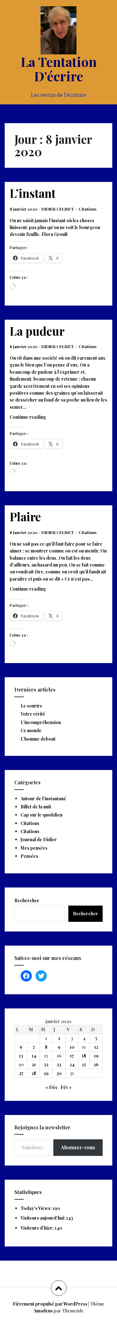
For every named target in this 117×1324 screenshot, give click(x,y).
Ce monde (31, 730)
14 (34, 1056)
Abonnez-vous (78, 1147)
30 (59, 1073)
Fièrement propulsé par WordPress (50, 1304)
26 (96, 1064)
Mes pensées (34, 848)
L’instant (33, 193)
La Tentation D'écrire (59, 69)
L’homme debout (38, 739)
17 (72, 1056)
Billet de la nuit (36, 807)
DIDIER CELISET (57, 209)
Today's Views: (36, 1208)
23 (59, 1064)
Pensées (29, 856)
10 (72, 1047)
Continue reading (35, 419)
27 (21, 1073)
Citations (87, 209)
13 (21, 1056)
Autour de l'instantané (43, 799)
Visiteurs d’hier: (38, 1228)
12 (96, 1047)
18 (84, 1056)
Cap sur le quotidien (41, 815)
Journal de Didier (39, 839)
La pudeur (37, 330)
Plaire (25, 516)
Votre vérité (33, 714)
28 (34, 1073)
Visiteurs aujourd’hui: (43, 1218)
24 (72, 1064)
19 (96, 1056)
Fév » (66, 1087)
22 (46, 1064)
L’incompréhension (41, 722)
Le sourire (31, 706)
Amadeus (43, 1311)
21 (34, 1064)
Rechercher (26, 900)
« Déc (52, 1087)
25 (84, 1064)
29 (46, 1073)
